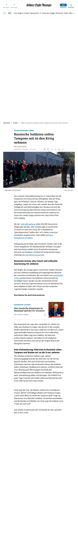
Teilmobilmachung (27, 224)
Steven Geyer (23, 314)
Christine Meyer (22, 146)
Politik (15, 123)
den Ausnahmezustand (31, 255)
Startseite (6, 123)
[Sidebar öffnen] (10, 13)
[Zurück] (4, 13)
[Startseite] (39, 5)
